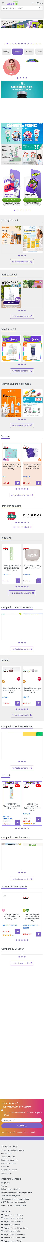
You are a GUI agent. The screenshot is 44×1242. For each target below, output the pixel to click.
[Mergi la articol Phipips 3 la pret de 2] (33, 43)
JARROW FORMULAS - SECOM (31, 926)
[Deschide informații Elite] (5, 448)
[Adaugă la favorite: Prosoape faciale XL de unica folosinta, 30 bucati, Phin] (5, 445)
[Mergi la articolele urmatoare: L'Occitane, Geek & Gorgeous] (22, 522)
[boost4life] (22, 102)
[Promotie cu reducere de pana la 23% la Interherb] (11, 745)
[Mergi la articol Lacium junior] (22, 43)
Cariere (4, 1217)
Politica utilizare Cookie (10, 1220)
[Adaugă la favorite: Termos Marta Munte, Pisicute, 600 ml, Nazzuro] (4, 785)
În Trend (29, 51)
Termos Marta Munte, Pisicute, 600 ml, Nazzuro (11, 806)
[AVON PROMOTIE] (22, 1007)
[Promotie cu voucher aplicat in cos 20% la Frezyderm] (11, 239)
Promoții (17, 51)
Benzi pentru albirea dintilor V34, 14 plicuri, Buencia (32, 466)
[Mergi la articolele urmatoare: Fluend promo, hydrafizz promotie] (29, 210)
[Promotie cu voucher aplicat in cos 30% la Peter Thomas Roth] (11, 968)
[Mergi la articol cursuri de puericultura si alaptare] (16, 43)
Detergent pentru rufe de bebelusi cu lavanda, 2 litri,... (11, 916)
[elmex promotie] (32, 154)
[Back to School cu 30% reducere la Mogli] (33, 294)
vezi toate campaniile (21, 261)
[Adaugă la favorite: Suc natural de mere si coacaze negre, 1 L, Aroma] (4, 670)
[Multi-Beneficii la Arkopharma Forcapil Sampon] (33, 348)
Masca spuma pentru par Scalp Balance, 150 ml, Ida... (12, 568)
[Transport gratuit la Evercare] (33, 626)
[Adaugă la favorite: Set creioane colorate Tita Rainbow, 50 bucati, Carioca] (25, 785)
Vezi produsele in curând (21, 593)
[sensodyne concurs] (22, 133)
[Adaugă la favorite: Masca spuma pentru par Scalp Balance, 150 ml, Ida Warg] (4, 547)
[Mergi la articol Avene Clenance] (27, 43)
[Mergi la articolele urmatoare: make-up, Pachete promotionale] (26, 78)
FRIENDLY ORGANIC (9, 925)
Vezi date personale (18, 1163)
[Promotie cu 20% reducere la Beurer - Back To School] (11, 294)
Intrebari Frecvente (8, 1194)
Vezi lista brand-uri (21, 527)
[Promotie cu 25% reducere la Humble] (33, 403)
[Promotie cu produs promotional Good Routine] (11, 154)
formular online (20, 1236)
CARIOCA (26, 814)
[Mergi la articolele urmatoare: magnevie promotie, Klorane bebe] (20, 210)
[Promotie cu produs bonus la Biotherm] (11, 856)
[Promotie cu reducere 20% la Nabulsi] (33, 745)
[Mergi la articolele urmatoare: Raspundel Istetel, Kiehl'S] (27, 522)
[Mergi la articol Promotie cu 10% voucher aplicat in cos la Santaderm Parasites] (30, 43)
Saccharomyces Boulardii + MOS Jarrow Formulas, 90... (32, 917)
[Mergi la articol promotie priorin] (24, 43)
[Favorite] (33, 3)
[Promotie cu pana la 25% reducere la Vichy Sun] (11, 403)
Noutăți (6, 51)
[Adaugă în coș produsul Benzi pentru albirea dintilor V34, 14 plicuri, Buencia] (38, 483)
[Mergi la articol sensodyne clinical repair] (36, 43)
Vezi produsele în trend (21, 495)
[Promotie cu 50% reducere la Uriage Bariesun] (33, 239)
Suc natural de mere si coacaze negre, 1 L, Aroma (11, 690)
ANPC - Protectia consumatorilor (14, 1233)
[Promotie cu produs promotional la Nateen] (33, 856)
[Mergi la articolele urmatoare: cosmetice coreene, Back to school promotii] (17, 78)
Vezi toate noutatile (20, 715)
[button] (18, 580)
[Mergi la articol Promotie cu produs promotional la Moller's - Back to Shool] (19, 43)
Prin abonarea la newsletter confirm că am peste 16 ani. (23, 1144)
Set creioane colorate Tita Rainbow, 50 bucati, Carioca (32, 807)
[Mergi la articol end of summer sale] (4, 43)
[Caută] (40, 8)
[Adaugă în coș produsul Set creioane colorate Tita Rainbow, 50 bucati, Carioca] (38, 819)
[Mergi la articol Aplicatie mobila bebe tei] (13, 43)
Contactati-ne (6, 1204)
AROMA (5, 697)
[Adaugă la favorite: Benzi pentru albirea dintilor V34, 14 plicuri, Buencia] (25, 445)
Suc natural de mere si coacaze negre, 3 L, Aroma (32, 690)
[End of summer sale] (22, 14)
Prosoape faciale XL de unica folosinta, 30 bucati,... (12, 466)
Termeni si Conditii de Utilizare (13, 1181)
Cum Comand (6, 1184)
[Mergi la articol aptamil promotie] (39, 43)
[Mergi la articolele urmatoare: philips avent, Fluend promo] (26, 210)
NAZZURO (6, 816)
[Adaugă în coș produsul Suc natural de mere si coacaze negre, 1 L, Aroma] (17, 703)
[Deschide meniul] (3, 3)
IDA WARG (6, 575)
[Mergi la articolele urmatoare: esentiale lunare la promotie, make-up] (23, 78)
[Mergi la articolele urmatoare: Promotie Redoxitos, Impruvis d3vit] (23, 210)
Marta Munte (8, 819)
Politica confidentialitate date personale (16, 1223)
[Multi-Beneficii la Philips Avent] (11, 348)
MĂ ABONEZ (22, 1157)
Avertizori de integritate (10, 1226)
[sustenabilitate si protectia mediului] (22, 1050)
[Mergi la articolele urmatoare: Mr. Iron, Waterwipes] (19, 522)
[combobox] (22, 8)
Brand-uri (5, 1197)
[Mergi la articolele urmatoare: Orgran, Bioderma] (16, 522)
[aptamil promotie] (22, 1071)
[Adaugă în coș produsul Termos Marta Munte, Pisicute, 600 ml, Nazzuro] (17, 822)
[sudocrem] (22, 1092)
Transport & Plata (8, 1188)
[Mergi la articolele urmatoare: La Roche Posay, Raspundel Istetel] (24, 522)
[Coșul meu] (37, 3)
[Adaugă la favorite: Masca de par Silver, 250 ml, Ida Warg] (25, 547)
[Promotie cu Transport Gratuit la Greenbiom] (11, 626)
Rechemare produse (9, 1201)
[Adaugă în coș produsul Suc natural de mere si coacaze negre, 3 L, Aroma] (38, 703)
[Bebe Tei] (12, 3)
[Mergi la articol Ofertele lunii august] (10, 43)
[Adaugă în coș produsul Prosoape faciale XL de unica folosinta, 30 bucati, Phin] (17, 483)
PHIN (4, 477)
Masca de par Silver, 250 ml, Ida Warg (32, 567)
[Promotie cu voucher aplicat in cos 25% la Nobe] (33, 968)
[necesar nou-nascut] (22, 1114)
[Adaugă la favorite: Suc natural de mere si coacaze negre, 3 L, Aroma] (25, 670)
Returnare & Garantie (9, 1191)
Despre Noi (5, 1213)
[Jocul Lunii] (22, 1028)
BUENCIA (26, 477)
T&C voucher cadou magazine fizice (15, 1230)
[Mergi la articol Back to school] (7, 43)
